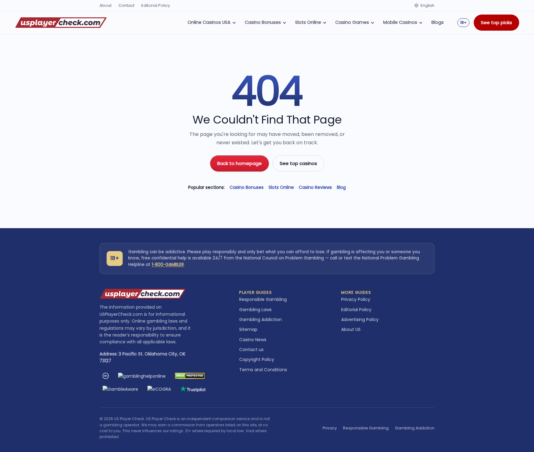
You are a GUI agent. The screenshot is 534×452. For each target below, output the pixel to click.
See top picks (496, 22)
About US (351, 329)
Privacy (330, 428)
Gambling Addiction (260, 319)
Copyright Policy (256, 359)
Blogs (437, 22)
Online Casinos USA (209, 22)
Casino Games (352, 22)
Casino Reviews (315, 187)
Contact (126, 5)
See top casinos (298, 163)
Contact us (251, 349)
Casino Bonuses (263, 22)
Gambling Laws (255, 309)
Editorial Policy (155, 5)
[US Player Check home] (61, 22)
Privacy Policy (355, 299)
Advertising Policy (360, 319)
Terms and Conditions (263, 370)
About (106, 5)
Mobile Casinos (400, 22)
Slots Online (308, 22)
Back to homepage (239, 163)
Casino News (252, 340)
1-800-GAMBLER (168, 264)
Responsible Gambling (263, 299)
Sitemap (248, 329)
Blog (341, 187)
